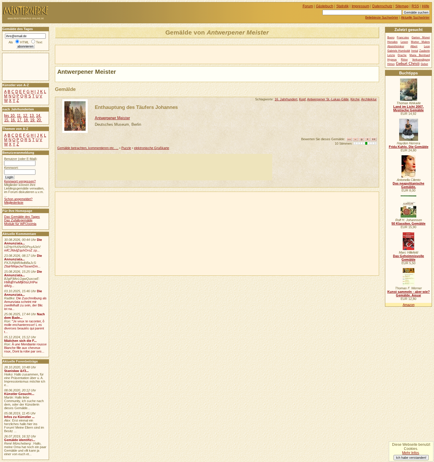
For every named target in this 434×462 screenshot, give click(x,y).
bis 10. (10, 115)
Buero (390, 37)
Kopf (302, 99)
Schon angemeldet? (18, 199)
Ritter (404, 59)
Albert (413, 46)
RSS (415, 6)
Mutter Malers (420, 41)
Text (39, 42)
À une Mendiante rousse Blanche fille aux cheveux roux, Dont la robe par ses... (25, 347)
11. (19, 115)
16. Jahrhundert (286, 99)
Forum (308, 6)
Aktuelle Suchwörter (415, 17)
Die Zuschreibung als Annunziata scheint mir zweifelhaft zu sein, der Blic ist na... (25, 303)
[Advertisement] (124, 54)
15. (6, 120)
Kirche (355, 99)
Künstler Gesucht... (19, 394)
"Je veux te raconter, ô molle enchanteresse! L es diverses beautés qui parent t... (24, 326)
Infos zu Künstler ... (19, 417)
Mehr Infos (410, 453)
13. (32, 115)
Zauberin (424, 50)
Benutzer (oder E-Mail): (20, 159)
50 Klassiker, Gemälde (408, 223)
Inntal (414, 50)
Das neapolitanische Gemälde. (408, 185)
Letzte (391, 55)
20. (39, 120)
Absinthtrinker (395, 46)
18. (26, 120)
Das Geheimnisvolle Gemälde (408, 257)
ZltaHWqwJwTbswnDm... (22, 266)
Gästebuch (324, 6)
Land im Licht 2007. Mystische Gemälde (408, 108)
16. (13, 120)
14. (38, 115)
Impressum (360, 6)
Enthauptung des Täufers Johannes (136, 107)
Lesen (404, 41)
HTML (24, 42)
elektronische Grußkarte (151, 148)
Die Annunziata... (23, 241)
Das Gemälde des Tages (22, 216)
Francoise (403, 37)
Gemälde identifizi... (19, 440)
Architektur (369, 99)
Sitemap (402, 6)
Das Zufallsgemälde (18, 220)
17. (19, 120)
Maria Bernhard (419, 55)
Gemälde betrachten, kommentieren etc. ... (87, 148)
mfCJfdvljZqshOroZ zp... (22, 250)
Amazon (409, 304)
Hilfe (425, 6)
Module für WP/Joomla (20, 224)
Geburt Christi (408, 63)
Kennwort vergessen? (20, 181)
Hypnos (392, 59)
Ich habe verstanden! (411, 457)
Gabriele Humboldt (398, 50)
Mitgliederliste (13, 202)
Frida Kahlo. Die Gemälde (408, 146)
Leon (427, 46)
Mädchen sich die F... (20, 340)
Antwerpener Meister (112, 118)
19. (32, 120)
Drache (402, 55)
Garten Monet (421, 37)
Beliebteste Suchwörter (381, 17)
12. (25, 115)
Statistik (342, 6)
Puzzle (126, 148)
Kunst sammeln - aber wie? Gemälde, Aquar (408, 293)
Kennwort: (11, 167)
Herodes (392, 41)
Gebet (424, 64)
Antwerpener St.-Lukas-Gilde (328, 99)
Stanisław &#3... (16, 371)
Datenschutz (382, 6)
